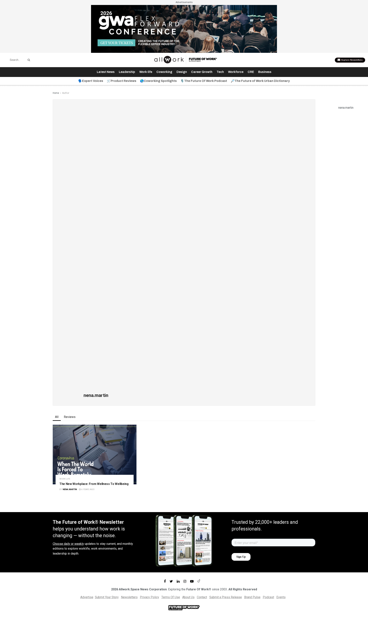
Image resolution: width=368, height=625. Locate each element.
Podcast (268, 597)
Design (182, 71)
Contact (202, 597)
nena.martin (70, 489)
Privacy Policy (149, 597)
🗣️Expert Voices (90, 80)
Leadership (127, 71)
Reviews (70, 417)
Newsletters (129, 597)
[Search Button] (28, 60)
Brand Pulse (252, 597)
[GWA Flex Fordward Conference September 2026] (184, 28)
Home (56, 93)
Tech (220, 71)
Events (281, 597)
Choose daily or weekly (68, 544)
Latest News (106, 71)
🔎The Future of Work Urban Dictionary (260, 80)
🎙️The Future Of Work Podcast (203, 80)
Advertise (86, 597)
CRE (251, 71)
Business (264, 71)
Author (65, 93)
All (56, 417)
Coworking (164, 71)
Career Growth (201, 71)
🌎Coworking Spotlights (158, 80)
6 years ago (87, 489)
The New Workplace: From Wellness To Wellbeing (94, 484)
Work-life (145, 71)
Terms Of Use (170, 597)
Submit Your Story (107, 597)
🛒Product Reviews (121, 80)
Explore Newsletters (351, 60)
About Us (188, 597)
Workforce (235, 71)
